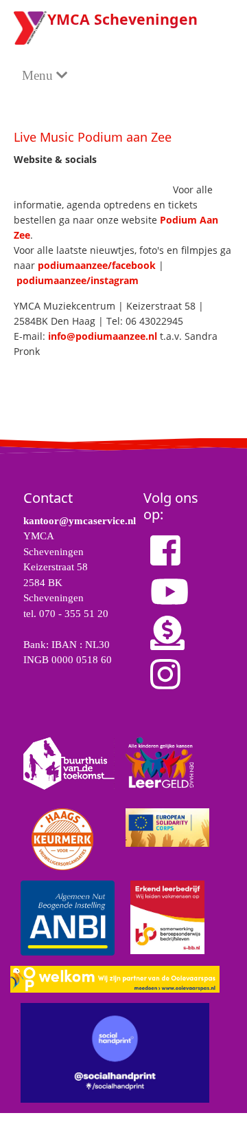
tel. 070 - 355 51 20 (65, 613)
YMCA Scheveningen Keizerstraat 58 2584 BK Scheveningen (55, 566)
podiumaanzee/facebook (97, 265)
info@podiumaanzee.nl (102, 336)
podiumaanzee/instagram (77, 280)
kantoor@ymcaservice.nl (79, 520)
